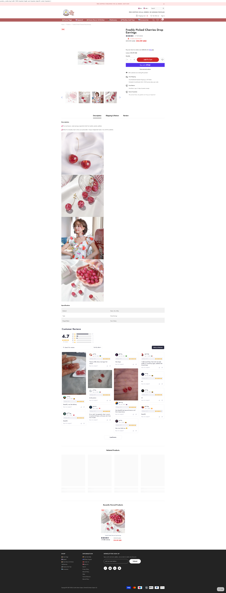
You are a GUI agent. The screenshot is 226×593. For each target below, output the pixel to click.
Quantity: (128, 56)
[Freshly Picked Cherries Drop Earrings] (113, 521)
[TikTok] (119, 568)
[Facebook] (105, 568)
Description (97, 115)
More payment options (145, 69)
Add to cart (148, 60)
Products (68, 24)
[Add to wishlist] (162, 59)
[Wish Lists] (158, 20)
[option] (91, 58)
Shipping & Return (112, 115)
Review (126, 115)
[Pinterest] (114, 568)
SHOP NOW (126, 4)
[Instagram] (110, 568)
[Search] (158, 8)
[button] (62, 97)
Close (164, 4)
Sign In (163, 16)
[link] (73, 489)
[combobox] (156, 8)
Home (62, 24)
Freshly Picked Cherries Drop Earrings (113, 535)
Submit (135, 561)
